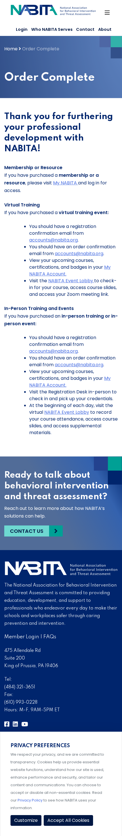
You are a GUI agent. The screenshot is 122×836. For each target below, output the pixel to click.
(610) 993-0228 (20, 702)
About (105, 29)
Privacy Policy (30, 800)
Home (11, 49)
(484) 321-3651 (19, 687)
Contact (85, 29)
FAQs (49, 636)
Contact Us (26, 531)
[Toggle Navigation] (108, 14)
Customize (26, 820)
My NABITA (65, 183)
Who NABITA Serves (52, 29)
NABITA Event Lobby (71, 280)
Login (22, 29)
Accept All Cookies (68, 820)
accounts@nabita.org (53, 240)
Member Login (21, 636)
